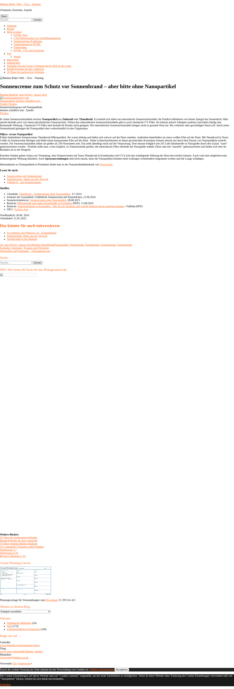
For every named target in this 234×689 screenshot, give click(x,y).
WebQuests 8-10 (9, 553)
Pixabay (4, 113)
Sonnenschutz (124, 244)
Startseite (12, 25)
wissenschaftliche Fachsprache (23, 629)
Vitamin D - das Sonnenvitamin (24, 182)
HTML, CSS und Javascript (29, 50)
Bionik (10, 28)
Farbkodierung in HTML (27, 44)
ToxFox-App (21, 209)
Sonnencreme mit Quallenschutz (24, 176)
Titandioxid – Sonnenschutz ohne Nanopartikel (44, 193)
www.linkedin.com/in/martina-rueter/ (20, 645)
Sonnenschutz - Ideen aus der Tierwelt (27, 179)
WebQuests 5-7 (8, 549)
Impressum (13, 59)
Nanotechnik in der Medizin (22, 239)
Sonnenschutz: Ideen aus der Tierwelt (27, 236)
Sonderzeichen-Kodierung (28, 41)
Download (51, 600)
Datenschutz (13, 62)
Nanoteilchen (92, 244)
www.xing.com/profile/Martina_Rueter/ (21, 651)
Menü (4, 16)
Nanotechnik (77, 244)
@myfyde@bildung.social (14, 657)
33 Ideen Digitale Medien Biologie (19, 543)
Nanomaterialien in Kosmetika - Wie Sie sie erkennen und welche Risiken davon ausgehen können (70, 206)
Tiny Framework (21, 663)
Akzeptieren (122, 669)
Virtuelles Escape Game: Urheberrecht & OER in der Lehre (39, 66)
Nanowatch (106, 164)
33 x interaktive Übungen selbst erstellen (22, 546)
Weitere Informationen (102, 669)
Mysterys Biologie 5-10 (13, 556)
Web (9, 626)
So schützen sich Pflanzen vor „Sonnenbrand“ (32, 232)
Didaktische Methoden (19, 623)
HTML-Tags (21, 35)
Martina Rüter (7, 94)
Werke (17, 56)
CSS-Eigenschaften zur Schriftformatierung (37, 38)
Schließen (5, 684)
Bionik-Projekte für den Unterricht (25, 69)
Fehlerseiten (20, 47)
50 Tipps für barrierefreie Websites (25, 72)
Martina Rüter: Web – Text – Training (20, 4)
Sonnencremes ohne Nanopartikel (48, 200)
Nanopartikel (61, 244)
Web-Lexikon (14, 32)
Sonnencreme (108, 244)
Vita (9, 53)
